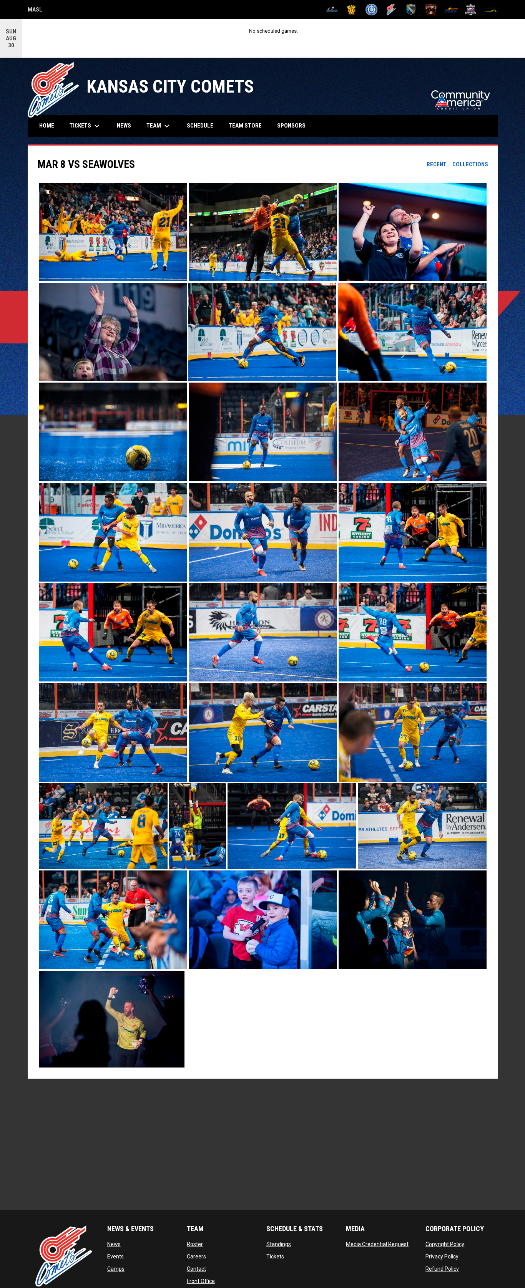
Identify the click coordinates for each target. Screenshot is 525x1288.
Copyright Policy (444, 1244)
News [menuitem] (124, 125)
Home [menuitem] (46, 125)
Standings (278, 1244)
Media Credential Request (377, 1244)
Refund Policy (442, 1269)
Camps (116, 1269)
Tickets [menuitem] (85, 126)
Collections (470, 164)
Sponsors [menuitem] (291, 125)
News (114, 1244)
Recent (437, 164)
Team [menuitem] (158, 126)
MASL (35, 10)
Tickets (275, 1256)
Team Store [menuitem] (248, 125)
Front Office (201, 1281)
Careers (196, 1256)
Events (115, 1256)
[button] (113, 232)
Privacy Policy (442, 1256)
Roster (195, 1244)
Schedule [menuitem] (200, 125)
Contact (196, 1269)
